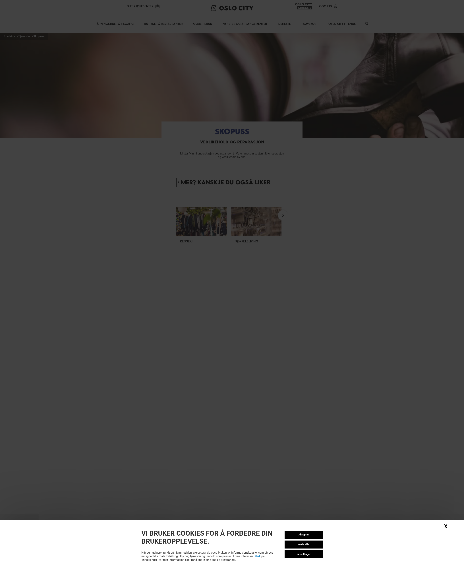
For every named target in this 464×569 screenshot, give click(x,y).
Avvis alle (303, 544)
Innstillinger (304, 554)
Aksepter (304, 534)
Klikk (257, 556)
